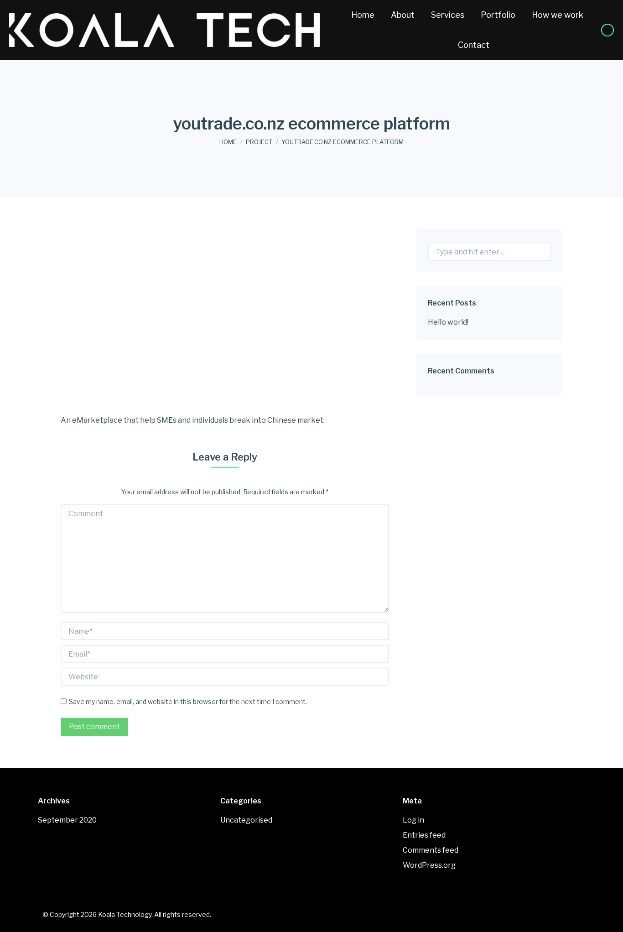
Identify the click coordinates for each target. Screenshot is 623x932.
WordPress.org (429, 865)
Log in (413, 820)
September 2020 (67, 820)
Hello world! (448, 322)
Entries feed (424, 835)
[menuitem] (362, 15)
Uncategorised (246, 820)
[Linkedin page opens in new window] (607, 30)
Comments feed (430, 850)
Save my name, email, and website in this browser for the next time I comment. (188, 701)
